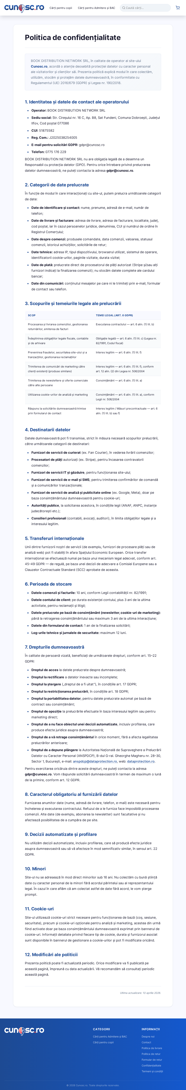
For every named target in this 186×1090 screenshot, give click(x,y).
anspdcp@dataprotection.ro (95, 761)
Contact (146, 1042)
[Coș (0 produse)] (178, 8)
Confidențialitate (151, 1065)
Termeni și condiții (152, 1071)
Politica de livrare (152, 1048)
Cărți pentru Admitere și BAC (96, 8)
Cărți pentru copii (61, 8)
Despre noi (148, 1036)
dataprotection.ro (141, 761)
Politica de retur (151, 1053)
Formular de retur (152, 1059)
